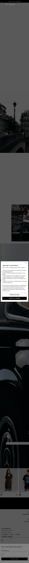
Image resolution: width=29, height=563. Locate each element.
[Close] (26, 263)
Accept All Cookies (14, 298)
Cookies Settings (14, 294)
